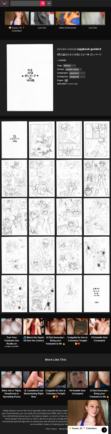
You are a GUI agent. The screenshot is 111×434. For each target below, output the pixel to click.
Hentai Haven (65, 428)
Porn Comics (51, 428)
